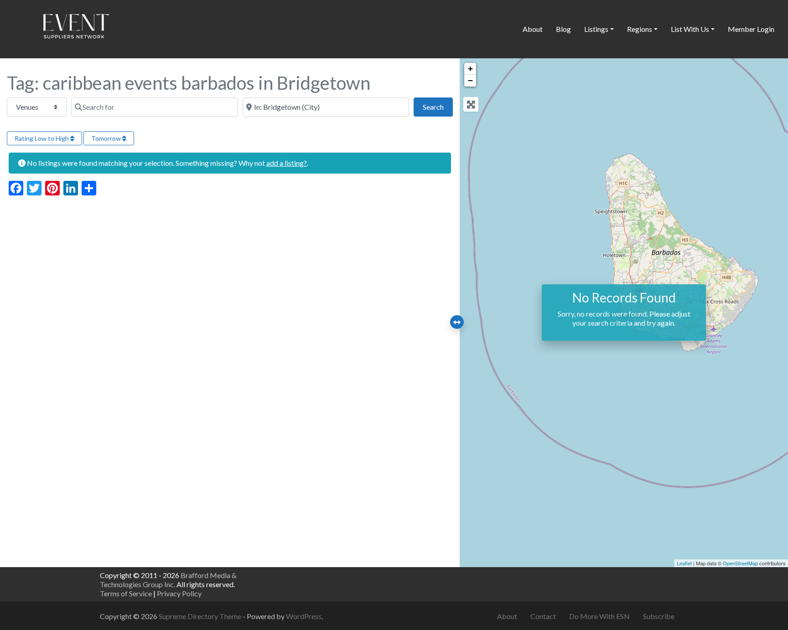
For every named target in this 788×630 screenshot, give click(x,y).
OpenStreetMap (740, 563)
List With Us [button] (690, 29)
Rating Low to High (42, 138)
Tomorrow (106, 138)
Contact (543, 616)
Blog (563, 29)
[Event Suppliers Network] (75, 27)
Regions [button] (639, 29)
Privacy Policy (179, 593)
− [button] (470, 80)
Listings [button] (596, 29)
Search (438, 106)
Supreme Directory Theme (201, 616)
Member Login (751, 29)
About (533, 29)
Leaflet (684, 563)
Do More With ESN (599, 616)
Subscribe (658, 616)
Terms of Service (126, 593)
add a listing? (286, 163)
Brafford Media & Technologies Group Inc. (168, 580)
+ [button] (470, 68)
